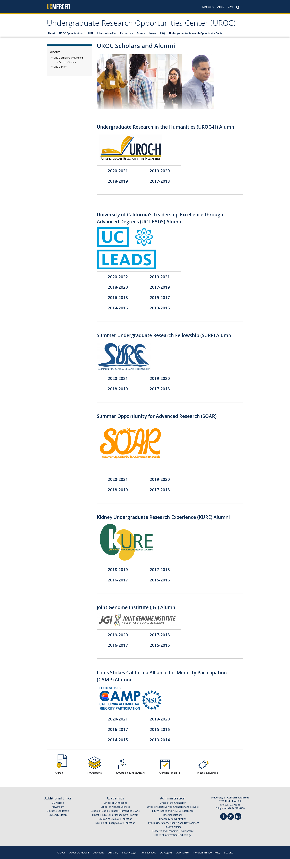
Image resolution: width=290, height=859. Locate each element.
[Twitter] (231, 816)
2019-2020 (160, 170)
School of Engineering (115, 802)
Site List (228, 852)
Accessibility (182, 852)
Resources (126, 33)
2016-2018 (118, 297)
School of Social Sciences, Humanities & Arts (115, 810)
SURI (90, 33)
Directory (208, 7)
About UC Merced (79, 852)
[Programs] (94, 763)
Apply (220, 7)
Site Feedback (148, 852)
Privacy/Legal (129, 852)
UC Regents (166, 852)
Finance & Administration (172, 818)
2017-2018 (160, 181)
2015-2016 (160, 580)
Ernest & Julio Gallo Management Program (115, 814)
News (152, 33)
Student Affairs (173, 826)
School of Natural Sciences (115, 806)
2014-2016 (118, 308)
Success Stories (67, 62)
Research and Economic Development (173, 831)
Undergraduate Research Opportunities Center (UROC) (141, 24)
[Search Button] (238, 7)
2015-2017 (160, 297)
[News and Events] (203, 764)
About (51, 33)
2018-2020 (118, 287)
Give (230, 7)
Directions (98, 852)
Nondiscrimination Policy (206, 852)
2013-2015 (160, 308)
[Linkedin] (238, 816)
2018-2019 (118, 181)
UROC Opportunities (71, 33)
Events (141, 33)
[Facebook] (223, 816)
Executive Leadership (57, 810)
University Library (58, 814)
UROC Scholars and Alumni (68, 57)
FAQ (162, 33)
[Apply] (62, 761)
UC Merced (58, 802)
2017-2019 (160, 287)
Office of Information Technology (172, 835)
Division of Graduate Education (115, 818)
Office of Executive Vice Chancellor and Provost (173, 806)
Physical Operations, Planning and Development (173, 822)
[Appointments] (165, 764)
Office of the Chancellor (173, 802)
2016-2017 (118, 580)
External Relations (172, 814)
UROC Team (60, 66)
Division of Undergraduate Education (115, 822)
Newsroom (58, 806)
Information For (106, 33)
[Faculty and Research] (122, 764)
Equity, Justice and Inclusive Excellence (173, 810)
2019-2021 (160, 276)
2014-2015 (118, 739)
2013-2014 (160, 739)
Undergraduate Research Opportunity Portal (196, 33)
